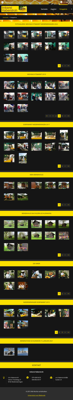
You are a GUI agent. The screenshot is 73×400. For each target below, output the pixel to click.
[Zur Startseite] (14, 10)
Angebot (53, 9)
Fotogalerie (63, 9)
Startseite (44, 9)
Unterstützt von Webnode (36, 395)
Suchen (2, 2)
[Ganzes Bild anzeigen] (9, 35)
